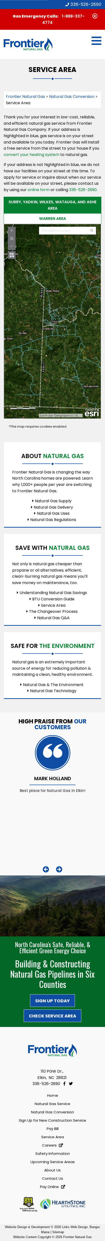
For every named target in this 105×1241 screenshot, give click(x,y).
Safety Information (52, 1153)
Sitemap (58, 1232)
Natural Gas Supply (53, 501)
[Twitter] (71, 1084)
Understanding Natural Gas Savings (53, 592)
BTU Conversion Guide (53, 599)
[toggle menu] (96, 40)
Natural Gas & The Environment (53, 684)
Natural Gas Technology (53, 691)
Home (52, 1095)
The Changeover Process (53, 611)
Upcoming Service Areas (53, 1161)
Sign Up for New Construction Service (52, 1120)
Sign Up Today (52, 1001)
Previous (46, 869)
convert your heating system (31, 154)
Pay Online (50, 1186)
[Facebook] (65, 1084)
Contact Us (52, 1178)
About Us (52, 1170)
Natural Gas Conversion (52, 1112)
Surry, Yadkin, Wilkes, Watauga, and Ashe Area (52, 205)
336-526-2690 (85, 4)
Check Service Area (52, 1016)
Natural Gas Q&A (53, 618)
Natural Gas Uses (53, 513)
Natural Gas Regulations (53, 520)
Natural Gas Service (52, 1103)
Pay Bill (53, 1128)
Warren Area (52, 218)
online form (39, 190)
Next (59, 869)
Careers (50, 1145)
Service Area (53, 605)
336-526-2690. (82, 190)
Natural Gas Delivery (53, 507)
